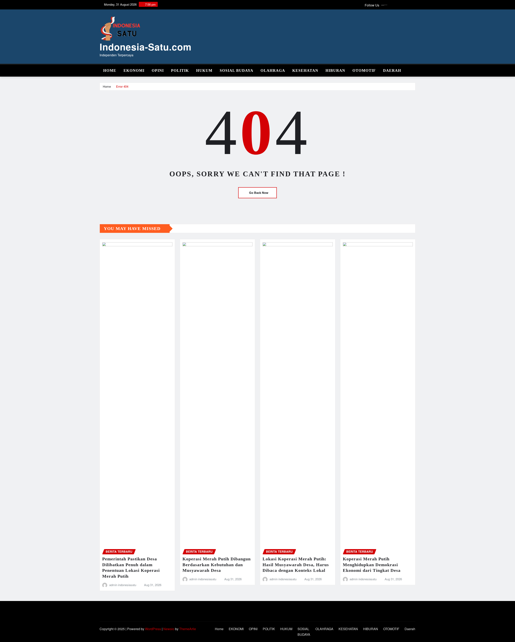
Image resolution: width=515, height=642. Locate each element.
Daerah (392, 70)
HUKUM (204, 70)
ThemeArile (187, 629)
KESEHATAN (305, 70)
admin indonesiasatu (122, 585)
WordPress (153, 629)
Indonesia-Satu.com (146, 46)
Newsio (168, 629)
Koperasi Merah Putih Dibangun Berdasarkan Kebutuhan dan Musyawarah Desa (216, 564)
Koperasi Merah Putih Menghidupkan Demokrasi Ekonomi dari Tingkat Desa (372, 564)
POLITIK (180, 70)
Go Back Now (258, 192)
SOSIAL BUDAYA (236, 70)
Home (109, 70)
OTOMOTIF (364, 70)
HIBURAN (335, 70)
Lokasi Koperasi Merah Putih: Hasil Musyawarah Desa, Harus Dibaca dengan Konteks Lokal (296, 564)
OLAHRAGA (273, 70)
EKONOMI (134, 70)
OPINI (158, 70)
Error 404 (122, 86)
